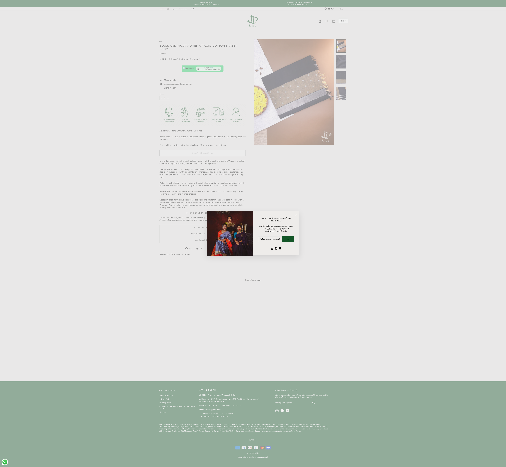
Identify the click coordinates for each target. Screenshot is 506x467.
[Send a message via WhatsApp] (5, 462)
